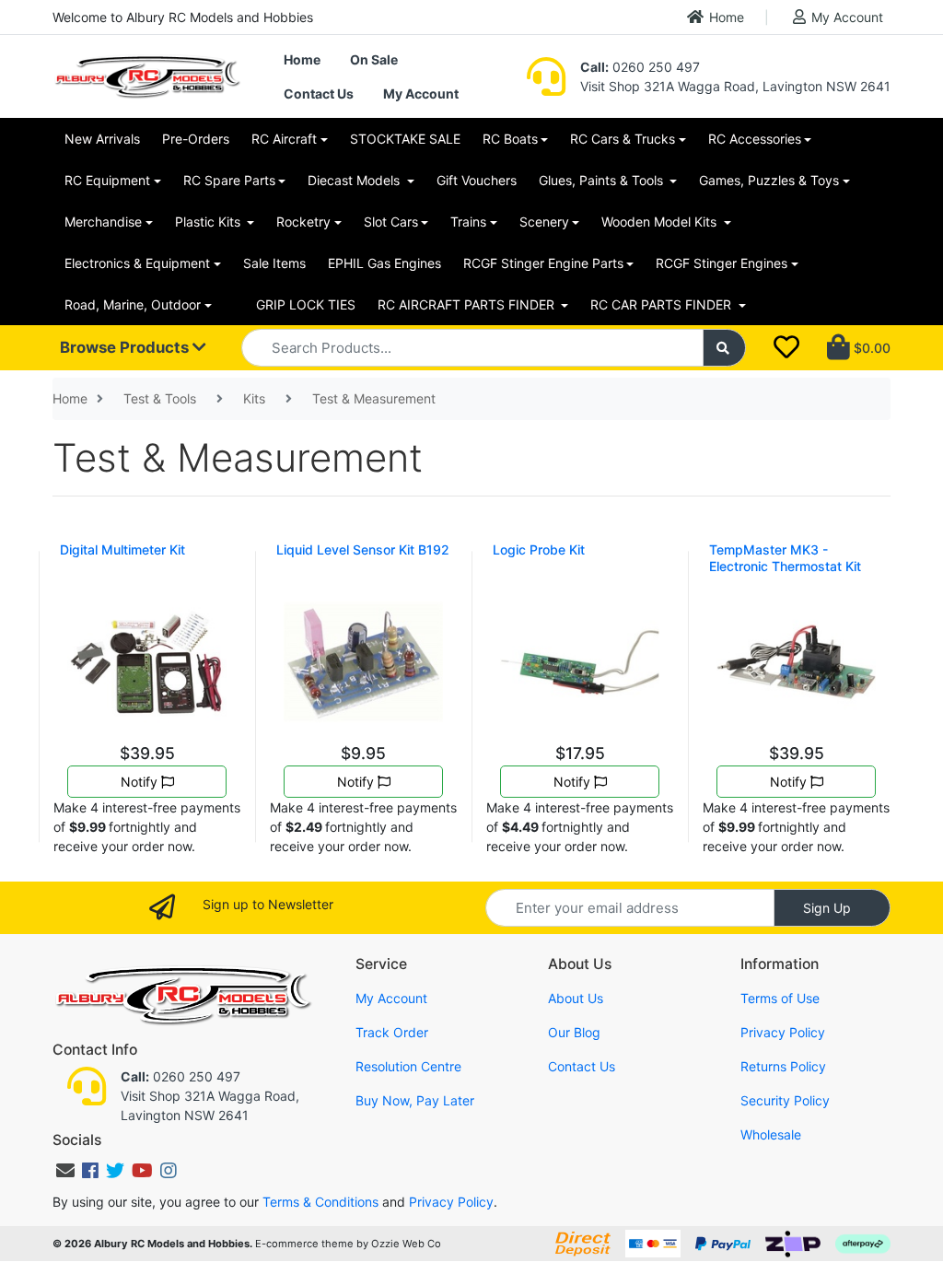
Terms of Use (780, 998)
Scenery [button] (544, 221)
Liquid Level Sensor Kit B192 (362, 549)
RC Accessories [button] (754, 138)
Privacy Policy (782, 1032)
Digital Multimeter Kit (122, 549)
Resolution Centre (408, 1066)
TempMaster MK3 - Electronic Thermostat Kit (785, 558)
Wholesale (770, 1134)
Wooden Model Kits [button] (660, 221)
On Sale (374, 59)
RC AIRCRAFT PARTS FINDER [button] (468, 304)
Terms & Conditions (320, 1201)
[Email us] (65, 1171)
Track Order (391, 1032)
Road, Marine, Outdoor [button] (132, 304)
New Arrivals (102, 138)
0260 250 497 (640, 67)
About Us (575, 998)
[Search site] (725, 348)
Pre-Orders (195, 138)
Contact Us (319, 93)
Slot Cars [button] (391, 221)
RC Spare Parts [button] (229, 180)
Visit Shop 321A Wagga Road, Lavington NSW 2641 (735, 86)
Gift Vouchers (477, 180)
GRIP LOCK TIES (305, 304)
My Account (847, 17)
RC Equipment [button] (107, 180)
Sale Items (274, 263)
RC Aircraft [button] (284, 138)
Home (726, 17)
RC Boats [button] (510, 138)
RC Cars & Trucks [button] (622, 138)
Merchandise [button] (103, 221)
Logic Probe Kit (539, 549)
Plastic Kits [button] (209, 221)
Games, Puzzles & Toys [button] (769, 180)
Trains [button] (468, 221)
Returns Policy (783, 1066)
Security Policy (785, 1100)
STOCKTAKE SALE (405, 138)
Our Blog (574, 1032)
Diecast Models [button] (355, 180)
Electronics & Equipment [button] (137, 263)
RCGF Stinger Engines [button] (721, 263)
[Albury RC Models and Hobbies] (146, 75)
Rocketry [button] (303, 221)
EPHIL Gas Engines (384, 263)
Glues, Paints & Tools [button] (603, 180)
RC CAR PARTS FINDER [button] (662, 304)
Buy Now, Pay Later (414, 1100)
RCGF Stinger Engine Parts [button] (543, 263)
